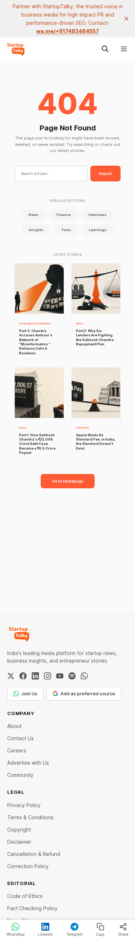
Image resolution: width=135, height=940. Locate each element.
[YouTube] (59, 675)
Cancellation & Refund (33, 854)
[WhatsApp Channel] (84, 675)
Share (123, 934)
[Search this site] (105, 49)
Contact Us (20, 738)
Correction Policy (28, 866)
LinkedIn (45, 934)
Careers (16, 750)
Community (20, 775)
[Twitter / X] (10, 675)
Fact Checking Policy (32, 908)
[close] (126, 18)
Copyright (19, 829)
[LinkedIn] (35, 675)
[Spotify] (72, 675)
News (33, 215)
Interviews (98, 215)
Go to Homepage (67, 481)
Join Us (29, 693)
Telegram (74, 934)
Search (105, 173)
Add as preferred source (87, 693)
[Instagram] (47, 675)
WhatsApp (15, 934)
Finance (64, 215)
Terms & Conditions (30, 817)
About (14, 726)
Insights (36, 230)
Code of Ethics (24, 896)
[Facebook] (23, 675)
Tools (66, 230)
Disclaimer (19, 842)
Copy (100, 934)
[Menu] (124, 49)
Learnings (98, 230)
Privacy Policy (24, 805)
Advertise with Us (28, 763)
